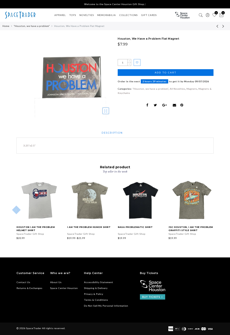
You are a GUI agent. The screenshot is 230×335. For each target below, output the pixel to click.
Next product (223, 26)
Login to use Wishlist (137, 62)
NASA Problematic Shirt (135, 227)
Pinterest (182, 105)
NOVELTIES (86, 15)
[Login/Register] (207, 15)
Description (112, 132)
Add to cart (165, 72)
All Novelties (177, 88)
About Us (56, 282)
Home (6, 26)
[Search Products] (200, 15)
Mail (175, 105)
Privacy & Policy (93, 294)
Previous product (215, 26)
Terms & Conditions (96, 299)
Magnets (192, 88)
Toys (72, 15)
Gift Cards (149, 15)
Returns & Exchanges (29, 288)
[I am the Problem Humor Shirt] (89, 200)
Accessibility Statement (98, 282)
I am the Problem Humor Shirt (88, 227)
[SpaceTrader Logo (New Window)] (182, 15)
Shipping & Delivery (96, 288)
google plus (165, 105)
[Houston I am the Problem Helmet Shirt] (39, 200)
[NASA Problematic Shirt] (140, 200)
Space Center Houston (64, 288)
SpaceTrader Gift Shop (30, 233)
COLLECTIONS (128, 15)
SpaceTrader (33, 328)
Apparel (60, 15)
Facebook (148, 105)
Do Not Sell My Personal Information (106, 305)
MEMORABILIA (106, 15)
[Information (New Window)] (152, 285)
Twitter (156, 105)
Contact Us (23, 282)
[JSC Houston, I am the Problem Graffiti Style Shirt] (191, 200)
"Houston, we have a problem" (32, 26)
